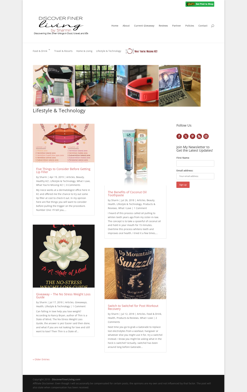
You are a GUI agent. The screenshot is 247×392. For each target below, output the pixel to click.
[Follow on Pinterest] (192, 136)
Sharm (43, 177)
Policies (189, 26)
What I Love (83, 181)
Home (114, 26)
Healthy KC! (42, 181)
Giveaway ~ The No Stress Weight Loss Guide (63, 295)
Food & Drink (40, 51)
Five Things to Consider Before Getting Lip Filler (63, 170)
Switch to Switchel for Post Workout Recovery (133, 307)
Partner (176, 26)
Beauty (80, 177)
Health (40, 306)
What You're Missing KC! (50, 185)
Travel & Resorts (63, 51)
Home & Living (84, 51)
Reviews (163, 26)
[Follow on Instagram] (206, 136)
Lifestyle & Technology (108, 51)
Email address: (184, 170)
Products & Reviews (128, 317)
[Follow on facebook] (179, 136)
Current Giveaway (144, 26)
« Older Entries (41, 359)
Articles (70, 177)
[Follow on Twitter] (186, 136)
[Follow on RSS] (199, 136)
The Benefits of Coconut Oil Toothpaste (127, 193)
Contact (203, 26)
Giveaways (81, 302)
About (126, 26)
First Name (182, 157)
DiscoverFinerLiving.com (66, 379)
